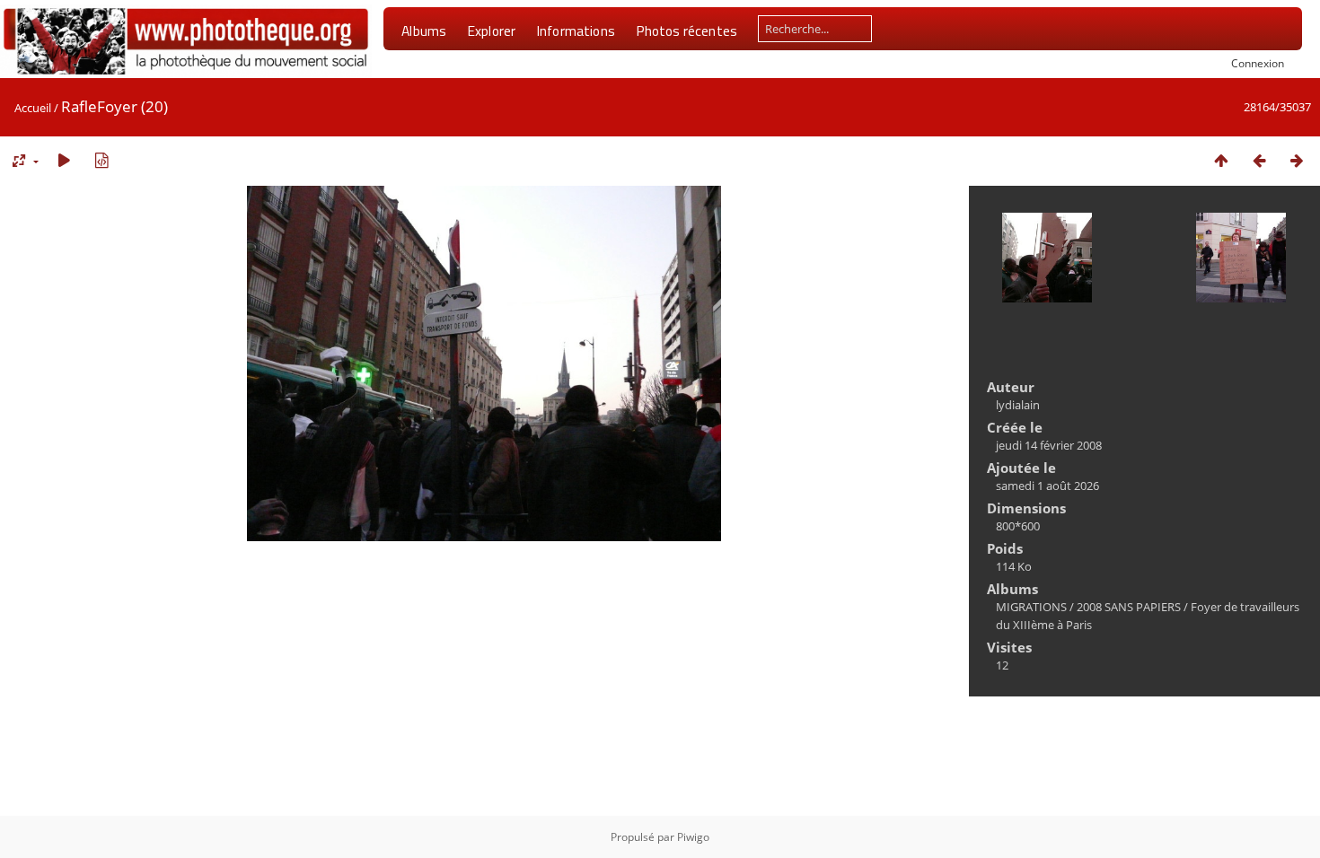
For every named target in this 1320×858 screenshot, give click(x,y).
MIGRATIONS (1031, 607)
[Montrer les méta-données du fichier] (101, 160)
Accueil (32, 108)
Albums (423, 30)
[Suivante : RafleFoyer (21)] (1297, 160)
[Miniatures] (1221, 160)
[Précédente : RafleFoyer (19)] (1259, 160)
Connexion (1257, 63)
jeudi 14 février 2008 (1049, 445)
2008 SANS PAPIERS (1129, 607)
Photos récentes (686, 30)
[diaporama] (64, 160)
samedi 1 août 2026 (1047, 485)
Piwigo (693, 837)
